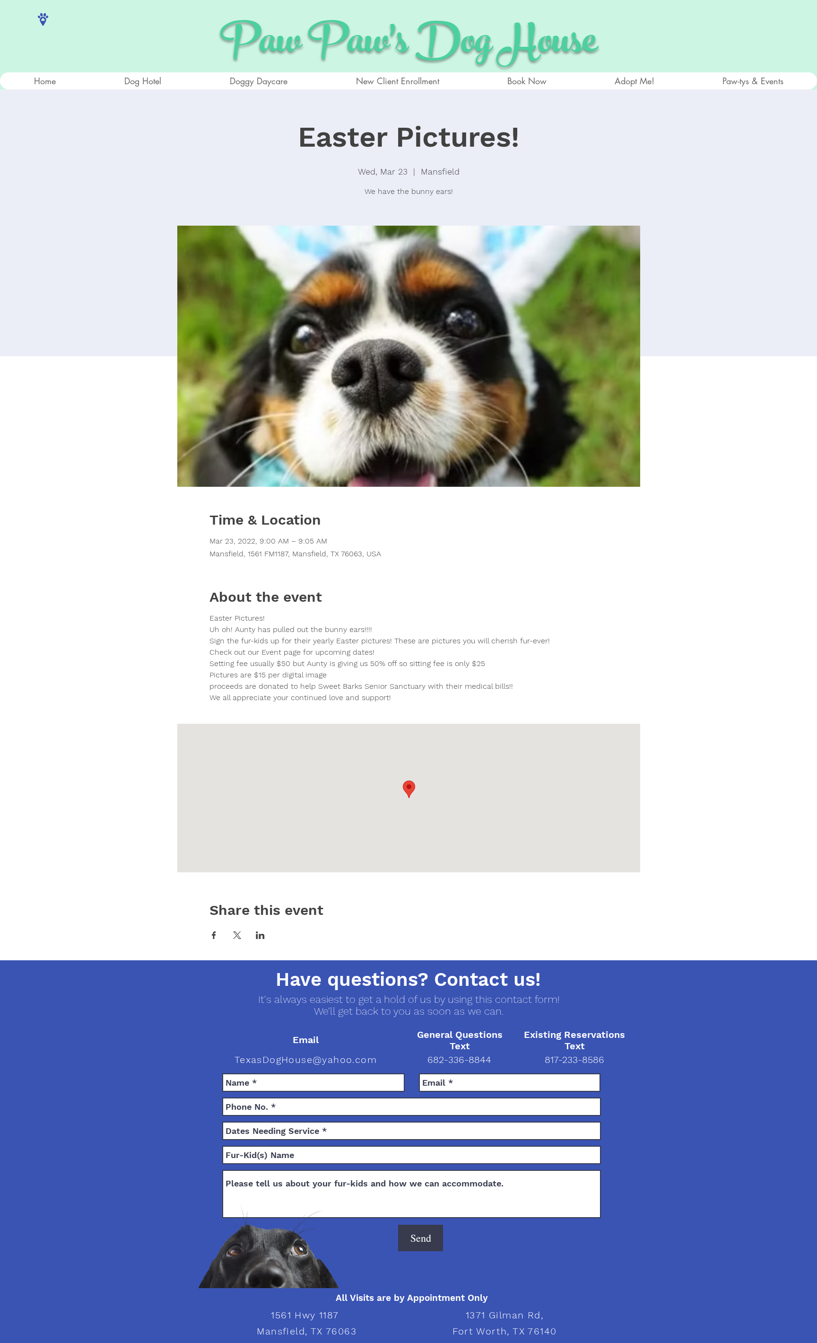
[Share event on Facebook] (213, 935)
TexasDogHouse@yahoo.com (306, 1059)
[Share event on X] (237, 935)
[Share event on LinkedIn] (260, 935)
